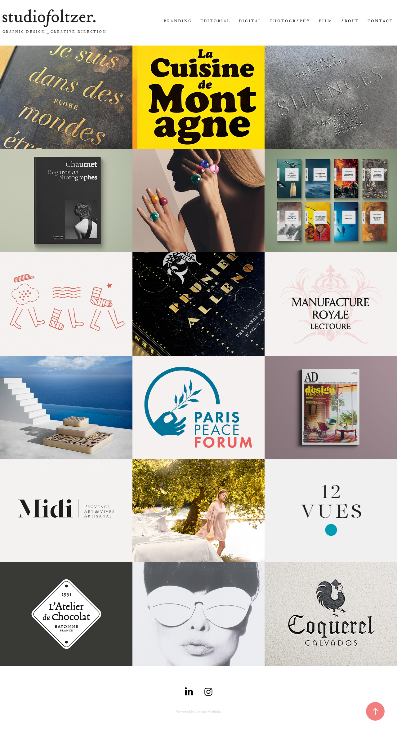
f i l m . (326, 21)
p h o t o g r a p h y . (290, 21)
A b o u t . (350, 21)
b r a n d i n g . (178, 21)
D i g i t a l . (251, 21)
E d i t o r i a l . (215, 21)
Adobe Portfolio (208, 711)
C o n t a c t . (381, 21)
